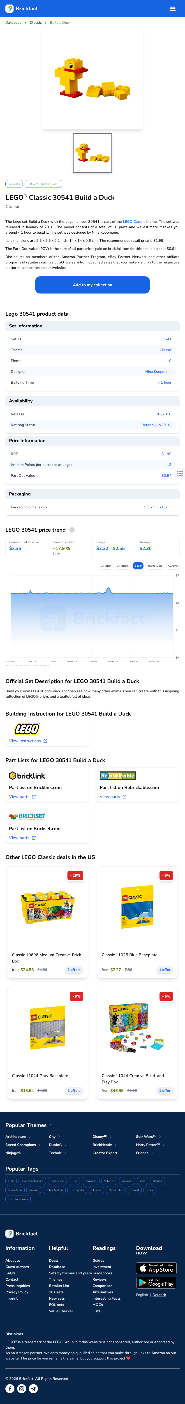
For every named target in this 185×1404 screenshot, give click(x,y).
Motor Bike (115, 1190)
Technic (55, 1153)
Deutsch (159, 1294)
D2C (11, 1181)
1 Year (138, 566)
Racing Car (57, 1181)
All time (173, 566)
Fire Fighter (77, 1190)
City (52, 1136)
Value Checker (61, 1311)
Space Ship (15, 1190)
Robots (33, 1190)
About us (13, 1260)
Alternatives (102, 1292)
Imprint (11, 1298)
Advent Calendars (32, 1181)
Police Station (54, 1190)
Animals (127, 1181)
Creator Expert (104, 1153)
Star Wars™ (146, 1136)
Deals (54, 1260)
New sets (57, 1298)
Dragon (157, 1181)
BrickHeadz (102, 1145)
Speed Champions (20, 1145)
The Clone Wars (18, 1199)
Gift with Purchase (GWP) (43, 184)
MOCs (97, 1304)
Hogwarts (91, 1181)
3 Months (123, 566)
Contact (11, 1279)
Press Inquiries (17, 1285)
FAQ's (10, 1273)
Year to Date (155, 566)
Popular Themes (26, 1125)
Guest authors (17, 1266)
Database (57, 1266)
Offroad (134, 1190)
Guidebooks (102, 1273)
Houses (96, 1190)
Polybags (14, 184)
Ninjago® (13, 1153)
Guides (98, 1260)
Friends (142, 1153)
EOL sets (56, 1304)
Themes (55, 1279)
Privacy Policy (16, 1292)
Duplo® (55, 1145)
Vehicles (109, 1181)
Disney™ (99, 1136)
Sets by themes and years (70, 1273)
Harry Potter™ (148, 1145)
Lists (96, 1311)
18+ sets (56, 1292)
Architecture (15, 1136)
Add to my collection (92, 285)
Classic (165, 349)
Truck (149, 1190)
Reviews (99, 1279)
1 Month (106, 566)
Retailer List (59, 1285)
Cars (142, 1181)
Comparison (102, 1285)
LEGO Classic (134, 221)
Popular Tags (22, 1169)
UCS (74, 1181)
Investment (101, 1266)
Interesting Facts (106, 1298)
